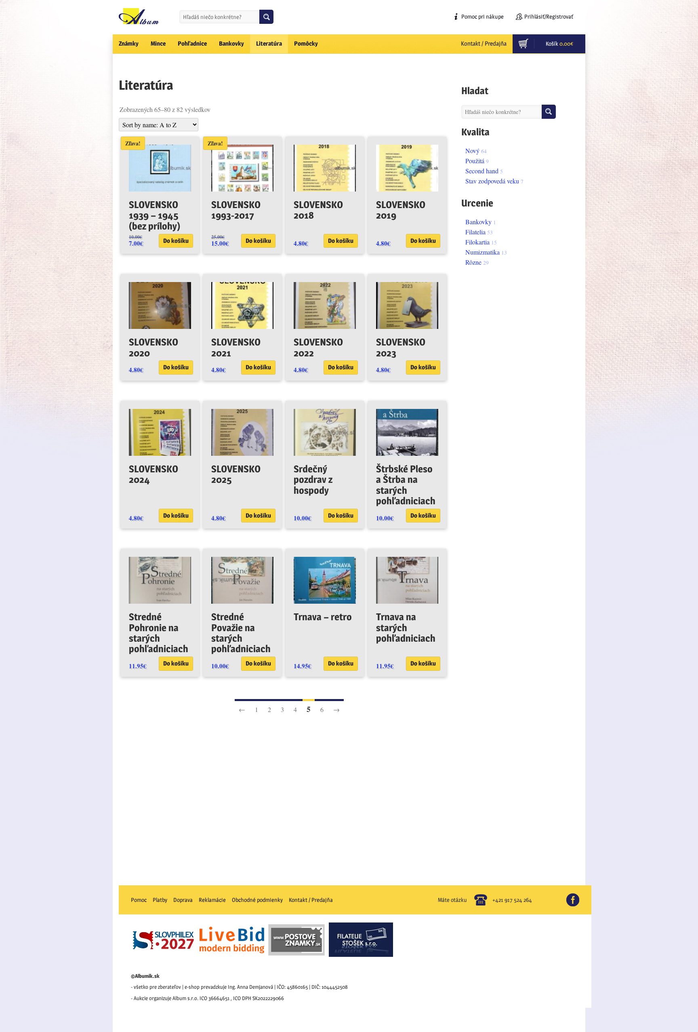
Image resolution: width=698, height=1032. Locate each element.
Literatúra (269, 43)
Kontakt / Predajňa (484, 43)
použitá (474, 160)
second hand (481, 170)
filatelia (475, 231)
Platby (160, 899)
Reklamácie (212, 899)
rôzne (473, 262)
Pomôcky (306, 43)
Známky (129, 43)
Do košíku (176, 240)
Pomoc (139, 899)
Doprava (183, 899)
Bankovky (231, 43)
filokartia (477, 242)
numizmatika (482, 252)
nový (472, 150)
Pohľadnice (192, 43)
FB (576, 896)
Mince (158, 43)
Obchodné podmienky (257, 899)
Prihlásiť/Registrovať (548, 16)
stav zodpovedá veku (492, 181)
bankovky (478, 221)
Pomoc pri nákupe (482, 16)
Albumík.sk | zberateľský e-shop (139, 16)
